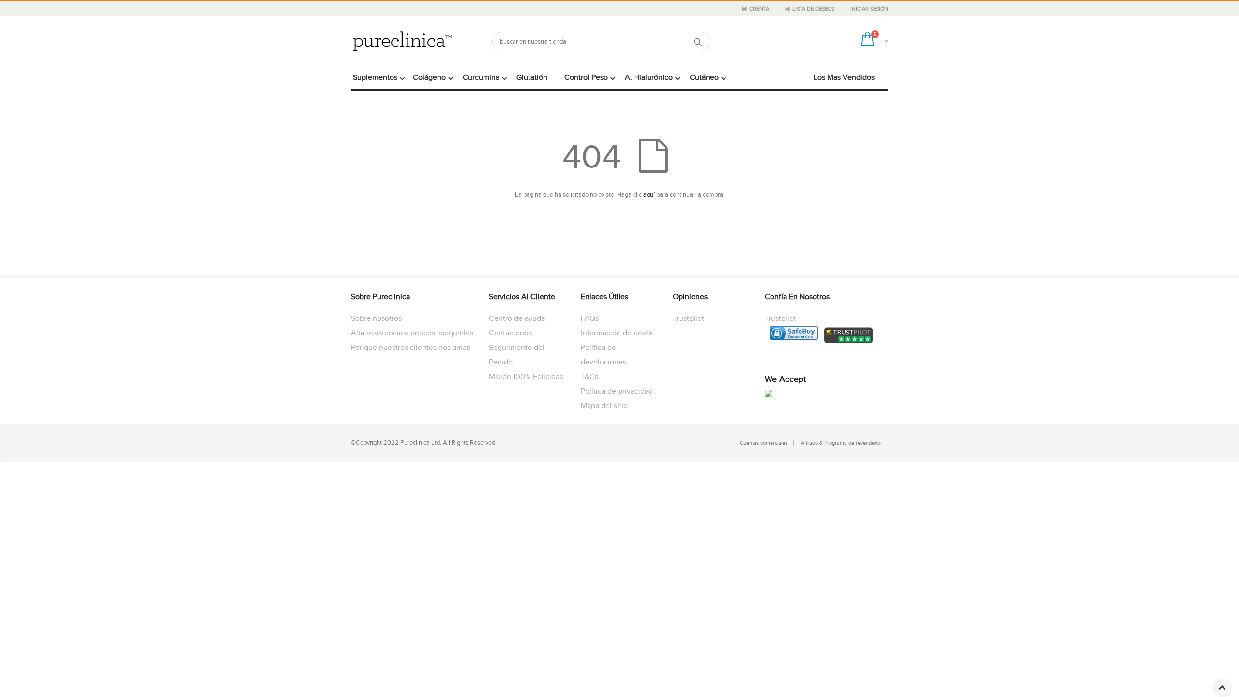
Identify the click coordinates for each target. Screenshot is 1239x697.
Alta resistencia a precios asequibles (412, 333)
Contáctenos (510, 333)
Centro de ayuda (517, 318)
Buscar (698, 41)
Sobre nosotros (376, 318)
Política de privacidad (617, 391)
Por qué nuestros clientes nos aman (411, 347)
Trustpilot (688, 318)
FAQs (590, 318)
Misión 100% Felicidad (526, 376)
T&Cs (589, 376)
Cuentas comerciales (763, 443)
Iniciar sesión (869, 9)
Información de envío (616, 333)
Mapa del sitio (604, 405)
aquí (649, 194)
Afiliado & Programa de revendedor (841, 443)
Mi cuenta (756, 9)
